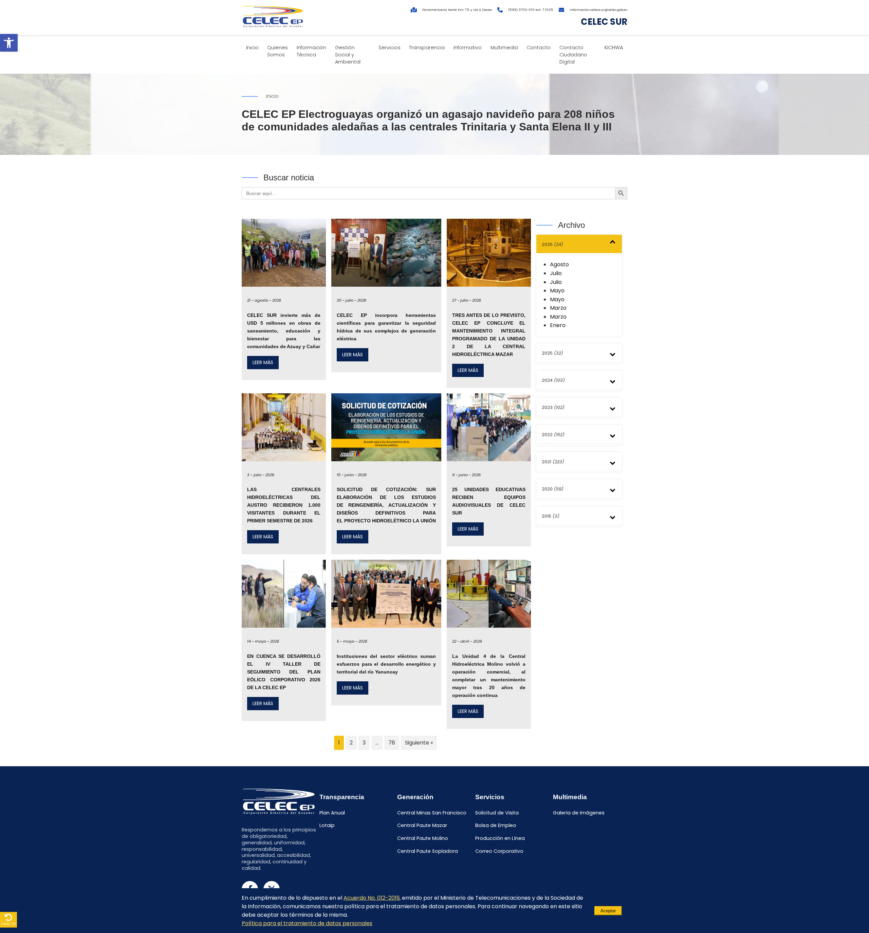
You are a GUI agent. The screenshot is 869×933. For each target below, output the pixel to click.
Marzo (558, 308)
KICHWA (614, 47)
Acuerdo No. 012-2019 (372, 898)
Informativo (468, 47)
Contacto (538, 47)
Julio (556, 273)
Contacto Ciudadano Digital (573, 54)
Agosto (559, 264)
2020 (552, 489)
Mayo (557, 290)
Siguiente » (419, 743)
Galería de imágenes (579, 812)
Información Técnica (311, 51)
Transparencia (427, 47)
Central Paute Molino (422, 838)
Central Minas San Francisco (431, 812)
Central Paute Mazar (422, 825)
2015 (550, 516)
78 (391, 743)
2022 (553, 434)
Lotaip (327, 825)
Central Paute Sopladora (427, 851)
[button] (9, 43)
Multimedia (504, 47)
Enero (558, 325)
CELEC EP (8, 923)
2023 (553, 407)
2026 (552, 244)
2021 (553, 462)
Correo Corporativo (499, 851)
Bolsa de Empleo (495, 825)
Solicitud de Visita (497, 812)
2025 (552, 353)
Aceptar (608, 910)
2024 (553, 380)
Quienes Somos (277, 51)
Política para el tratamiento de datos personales (307, 923)
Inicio (252, 47)
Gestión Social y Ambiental (347, 54)
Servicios (389, 47)
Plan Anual (332, 812)
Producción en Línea (500, 838)
